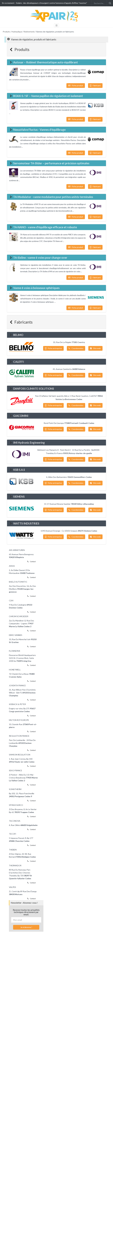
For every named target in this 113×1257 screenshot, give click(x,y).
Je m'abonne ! (26, 927)
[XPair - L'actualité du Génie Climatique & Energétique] (54, 15)
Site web (97, 348)
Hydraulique (17, 31)
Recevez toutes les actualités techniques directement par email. (26, 912)
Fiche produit (77, 85)
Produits (6, 31)
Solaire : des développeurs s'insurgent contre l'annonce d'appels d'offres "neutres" (51, 3)
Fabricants (23, 322)
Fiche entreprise (55, 348)
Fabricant (97, 85)
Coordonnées (77, 348)
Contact (33, 561)
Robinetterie (29, 31)
